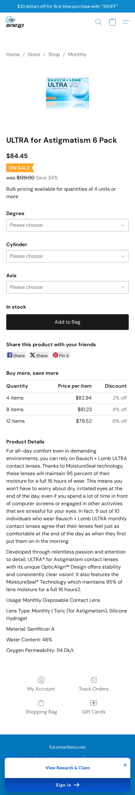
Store (34, 54)
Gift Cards (93, 711)
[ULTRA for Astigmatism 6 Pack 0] (67, 95)
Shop (54, 54)
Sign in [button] (64, 784)
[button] (15, 22)
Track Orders (94, 689)
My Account (41, 689)
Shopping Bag (41, 711)
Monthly (77, 54)
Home (13, 54)
